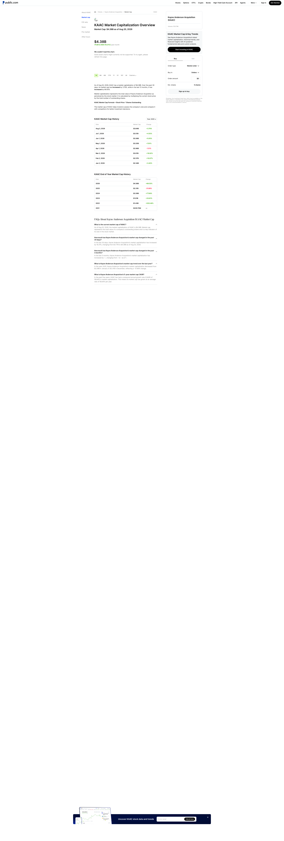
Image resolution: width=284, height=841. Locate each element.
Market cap (86, 17)
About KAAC (86, 12)
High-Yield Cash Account (222, 3)
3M (100, 75)
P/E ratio (85, 22)
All (126, 75)
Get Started (275, 3)
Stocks (177, 3)
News (84, 27)
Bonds (208, 3)
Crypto (200, 3)
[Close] (208, 817)
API (236, 3)
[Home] (10, 2)
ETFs (193, 3)
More (253, 3)
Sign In (263, 3)
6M (105, 75)
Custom (132, 75)
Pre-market (86, 32)
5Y (118, 75)
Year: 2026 (150, 119)
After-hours (86, 37)
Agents (243, 3)
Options (186, 3)
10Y (122, 75)
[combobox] (193, 65)
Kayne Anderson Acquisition (113, 12)
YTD (109, 75)
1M (96, 75)
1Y (114, 75)
